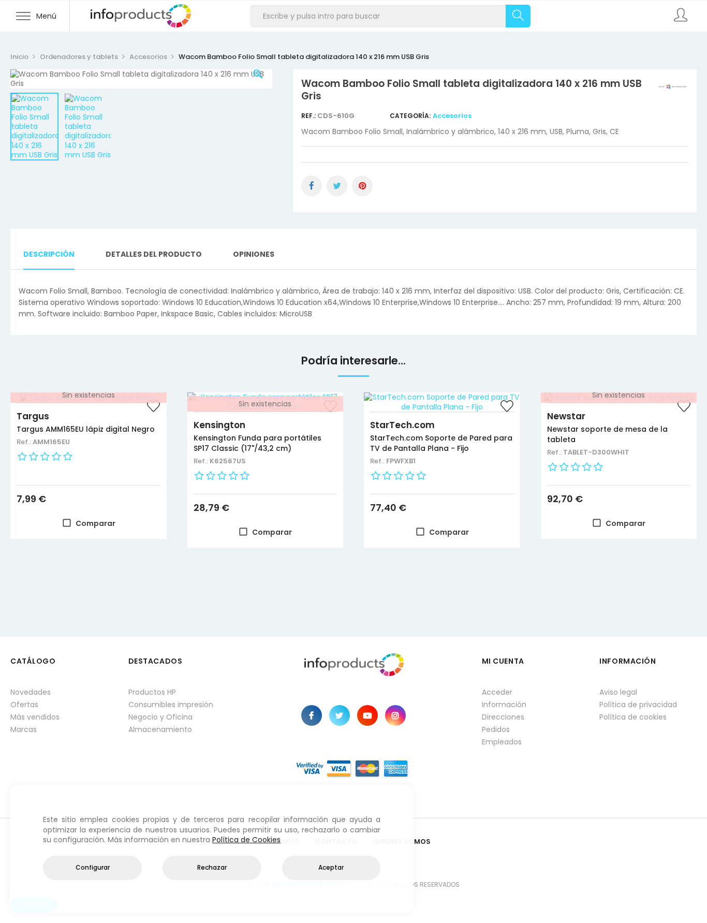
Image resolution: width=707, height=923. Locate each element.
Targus (33, 416)
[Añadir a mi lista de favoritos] (153, 407)
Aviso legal (618, 692)
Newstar (566, 416)
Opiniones (253, 254)
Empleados (502, 742)
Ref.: (309, 115)
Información (504, 704)
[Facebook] (311, 715)
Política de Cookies (246, 839)
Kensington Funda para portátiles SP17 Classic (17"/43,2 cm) (257, 443)
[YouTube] (367, 715)
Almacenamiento (160, 729)
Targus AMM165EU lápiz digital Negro (86, 429)
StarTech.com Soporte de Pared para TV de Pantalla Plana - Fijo (441, 443)
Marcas (23, 729)
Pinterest (362, 185)
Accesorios (452, 116)
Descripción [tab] (49, 254)
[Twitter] (339, 715)
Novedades (30, 692)
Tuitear (337, 185)
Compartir (311, 185)
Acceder (497, 692)
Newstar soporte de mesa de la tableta (607, 434)
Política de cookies (633, 717)
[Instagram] (395, 715)
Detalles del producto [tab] (154, 254)
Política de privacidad (638, 704)
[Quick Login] (681, 16)
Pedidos (496, 729)
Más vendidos (35, 717)
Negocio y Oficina (160, 717)
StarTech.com (402, 425)
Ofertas (24, 704)
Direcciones (503, 717)
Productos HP (152, 692)
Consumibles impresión (170, 704)
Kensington (219, 425)
